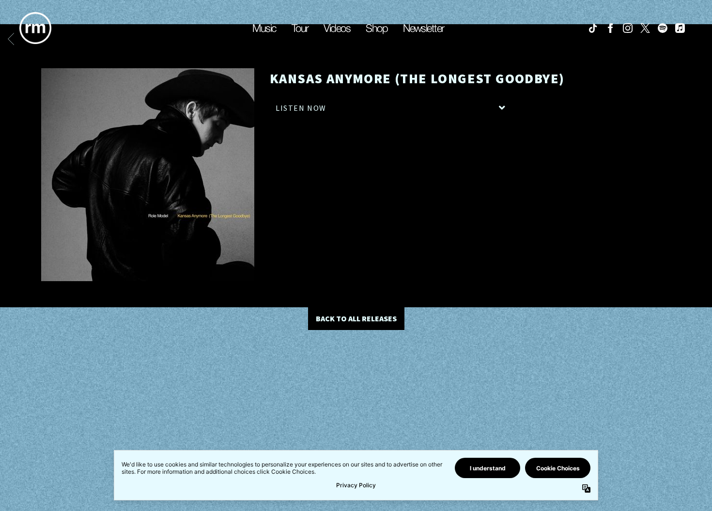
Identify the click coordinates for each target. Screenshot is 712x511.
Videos (337, 28)
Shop (376, 28)
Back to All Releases (356, 318)
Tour (300, 28)
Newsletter (423, 28)
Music (264, 28)
